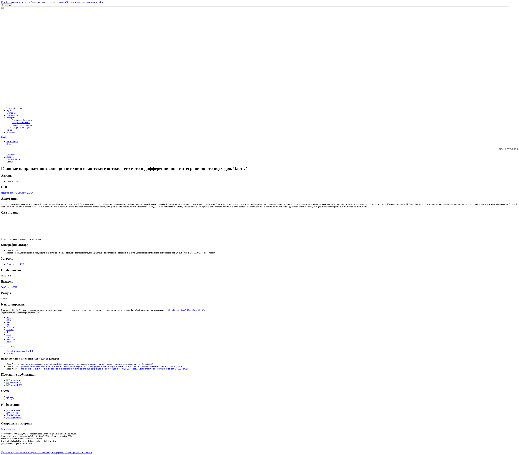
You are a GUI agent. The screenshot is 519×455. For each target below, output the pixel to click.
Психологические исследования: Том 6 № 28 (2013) (158, 366)
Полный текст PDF (15, 264)
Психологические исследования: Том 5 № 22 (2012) (164, 369)
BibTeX (9, 353)
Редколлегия (12, 115)
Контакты (11, 132)
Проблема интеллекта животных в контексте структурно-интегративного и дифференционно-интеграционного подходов (76, 366)
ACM (8, 317)
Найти (4, 137)
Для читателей (13, 410)
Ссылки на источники (22, 125)
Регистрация (12, 141)
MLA (8, 334)
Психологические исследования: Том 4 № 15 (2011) (129, 364)
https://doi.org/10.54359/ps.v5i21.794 (17, 193)
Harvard (10, 329)
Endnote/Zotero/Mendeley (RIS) (20, 351)
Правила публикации (22, 120)
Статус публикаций (21, 127)
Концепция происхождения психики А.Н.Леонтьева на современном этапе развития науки (62, 364)
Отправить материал (10, 429)
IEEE (8, 332)
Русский (10, 399)
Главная (10, 154)
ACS (8, 320)
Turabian (10, 337)
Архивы (10, 110)
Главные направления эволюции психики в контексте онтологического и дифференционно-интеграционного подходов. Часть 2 (79, 369)
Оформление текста (21, 122)
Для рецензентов (14, 418)
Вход (8, 144)
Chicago (10, 327)
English (9, 396)
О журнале (11, 113)
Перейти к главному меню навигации (48, 2)
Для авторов (12, 413)
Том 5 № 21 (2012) (15, 159)
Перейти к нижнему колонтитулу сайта (84, 2)
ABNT (9, 325)
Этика (9, 130)
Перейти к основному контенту (15, 2)
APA (8, 322)
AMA (9, 342)
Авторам (10, 118)
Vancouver (11, 339)
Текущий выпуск (14, 108)
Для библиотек (13, 415)
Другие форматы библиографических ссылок (20, 313)
